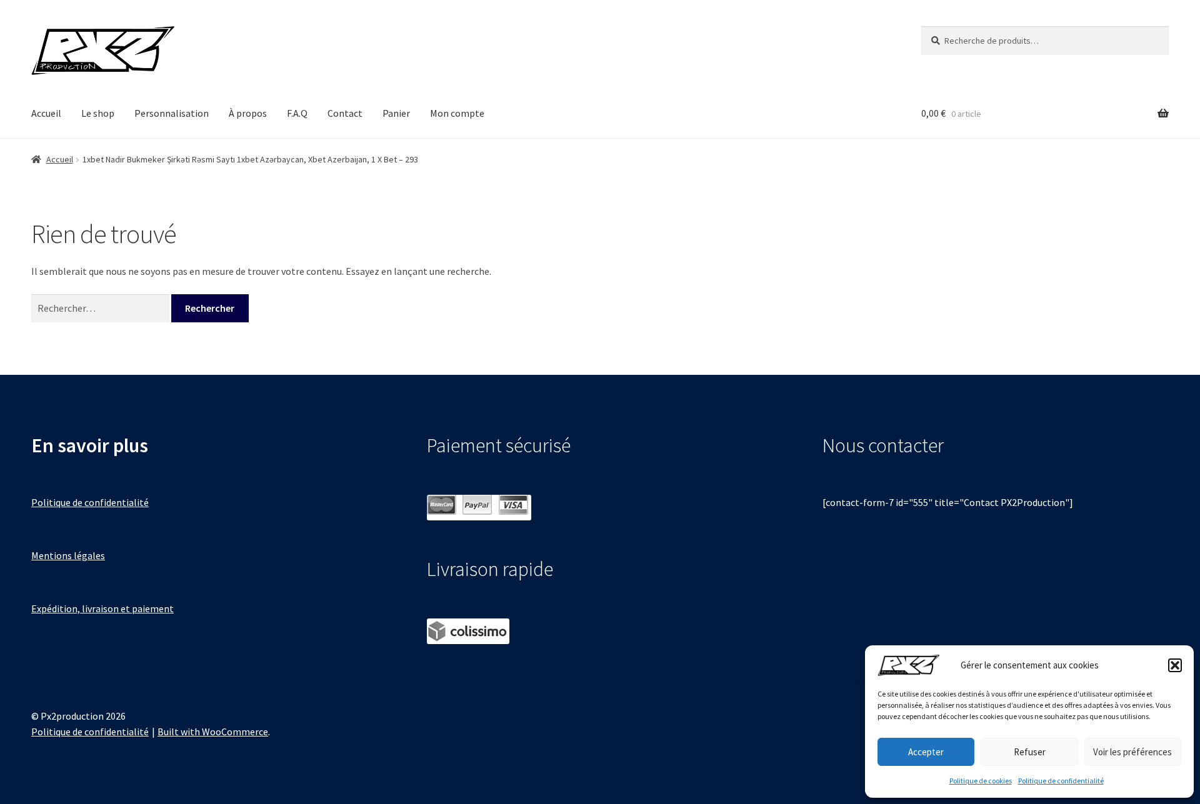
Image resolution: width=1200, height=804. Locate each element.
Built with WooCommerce (213, 731)
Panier (396, 113)
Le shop (97, 113)
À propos (248, 113)
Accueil (46, 113)
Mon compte (457, 113)
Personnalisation (171, 113)
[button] (1175, 665)
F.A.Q (297, 113)
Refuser (1030, 752)
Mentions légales (68, 555)
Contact (345, 113)
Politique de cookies (980, 780)
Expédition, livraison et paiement (102, 608)
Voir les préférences (1132, 752)
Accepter (926, 752)
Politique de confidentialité (1061, 780)
